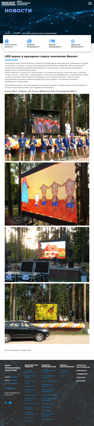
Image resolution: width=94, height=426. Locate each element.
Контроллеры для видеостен (47, 415)
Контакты (80, 377)
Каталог (62, 376)
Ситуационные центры (30, 382)
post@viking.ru (10, 388)
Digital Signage (46, 419)
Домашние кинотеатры (29, 408)
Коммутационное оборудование (47, 390)
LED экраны (29, 417)
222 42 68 (11, 377)
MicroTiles (44, 403)
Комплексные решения (31, 366)
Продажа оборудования (48, 366)
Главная (7, 33)
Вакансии (80, 381)
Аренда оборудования (67, 366)
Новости (16, 33)
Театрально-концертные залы (31, 413)
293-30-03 (11, 380)
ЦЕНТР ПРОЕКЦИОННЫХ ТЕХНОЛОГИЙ (12, 368)
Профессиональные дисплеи (48, 371)
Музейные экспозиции (29, 371)
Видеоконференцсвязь (49, 395)
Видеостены (45, 407)
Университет (82, 374)
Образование (29, 386)
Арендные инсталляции (64, 371)
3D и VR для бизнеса (32, 403)
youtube (10, 403)
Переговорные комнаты (30, 390)
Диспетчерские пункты (30, 376)
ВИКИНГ (9, 4)
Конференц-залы (31, 395)
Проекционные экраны (47, 385)
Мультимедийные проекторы (47, 376)
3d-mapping (29, 421)
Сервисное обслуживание (83, 366)
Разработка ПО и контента (31, 399)
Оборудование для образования (48, 399)
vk (6, 403)
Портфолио (81, 370)
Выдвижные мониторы (49, 381)
